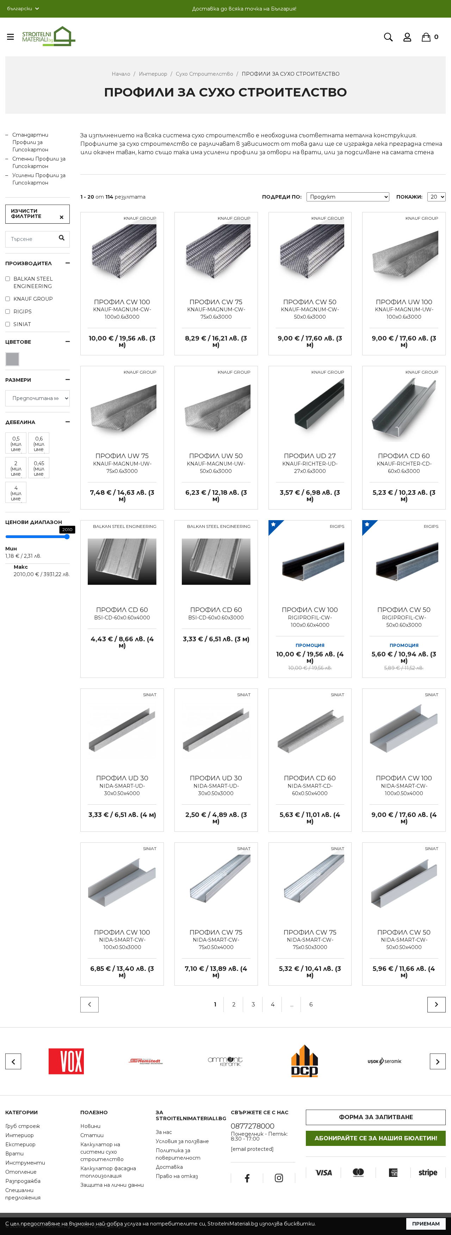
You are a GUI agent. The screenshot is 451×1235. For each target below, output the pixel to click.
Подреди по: (282, 197)
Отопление (21, 1172)
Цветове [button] (18, 342)
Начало (121, 74)
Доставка (169, 1167)
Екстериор (20, 1144)
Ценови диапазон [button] (33, 522)
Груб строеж (22, 1126)
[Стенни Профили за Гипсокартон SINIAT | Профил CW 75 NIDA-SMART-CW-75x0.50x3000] (310, 883)
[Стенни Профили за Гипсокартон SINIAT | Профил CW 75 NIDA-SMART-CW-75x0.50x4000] (216, 883)
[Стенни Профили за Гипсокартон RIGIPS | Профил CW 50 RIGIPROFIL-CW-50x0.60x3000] (404, 561)
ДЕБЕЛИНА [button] (20, 422)
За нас (164, 1132)
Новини (90, 1126)
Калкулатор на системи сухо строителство (102, 1151)
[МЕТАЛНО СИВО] (13, 361)
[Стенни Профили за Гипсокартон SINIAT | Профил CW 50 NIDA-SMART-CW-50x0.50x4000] (404, 883)
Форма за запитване (376, 1117)
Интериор (153, 74)
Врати (14, 1153)
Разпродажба (23, 1181)
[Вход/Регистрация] (407, 37)
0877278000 (252, 1126)
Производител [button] (28, 264)
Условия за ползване (182, 1141)
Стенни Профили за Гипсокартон (39, 162)
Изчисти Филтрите (26, 213)
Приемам (426, 1224)
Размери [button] (18, 380)
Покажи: (409, 197)
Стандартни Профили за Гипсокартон (30, 142)
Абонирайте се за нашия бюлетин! (376, 1138)
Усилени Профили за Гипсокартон (39, 179)
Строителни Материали (49, 36)
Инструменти (25, 1163)
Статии (92, 1135)
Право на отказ (177, 1176)
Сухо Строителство (204, 74)
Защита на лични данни (112, 1185)
